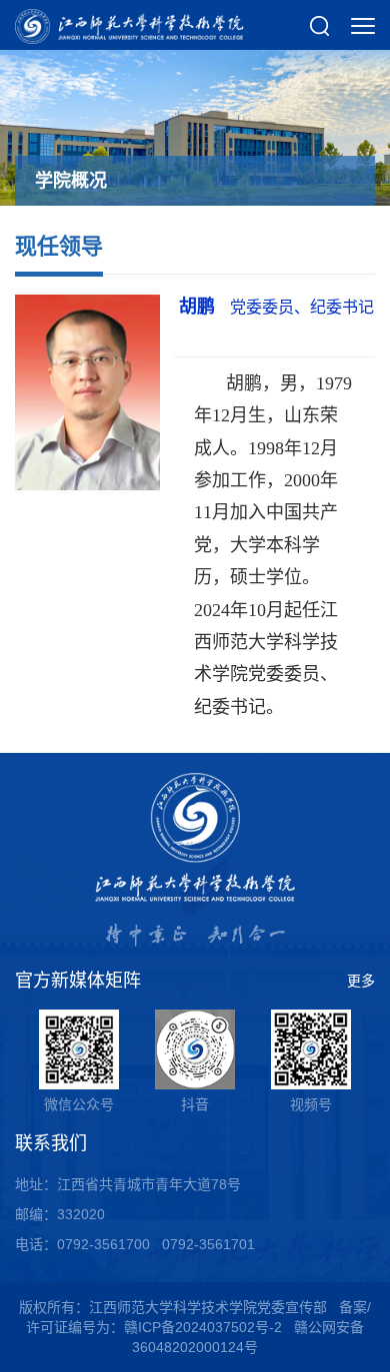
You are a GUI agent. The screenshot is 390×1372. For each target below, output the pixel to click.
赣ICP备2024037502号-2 (203, 1327)
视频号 (311, 1104)
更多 (361, 981)
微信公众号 (79, 1104)
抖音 (195, 1104)
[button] (320, 25)
